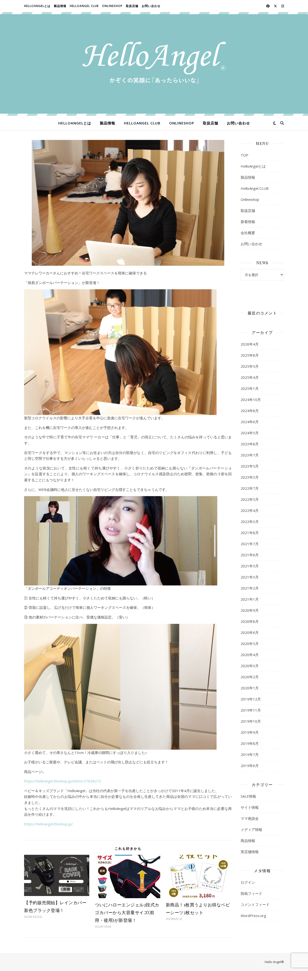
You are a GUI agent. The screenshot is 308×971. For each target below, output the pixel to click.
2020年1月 (250, 688)
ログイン (248, 882)
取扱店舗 (132, 6)
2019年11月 (251, 710)
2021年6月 (250, 554)
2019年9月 (250, 732)
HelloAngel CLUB (84, 6)
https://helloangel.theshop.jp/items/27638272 (62, 781)
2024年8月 (250, 410)
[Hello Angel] (154, 64)
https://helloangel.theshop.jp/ (48, 824)
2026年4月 (250, 344)
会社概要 (248, 232)
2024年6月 (250, 421)
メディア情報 (251, 829)
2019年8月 (250, 743)
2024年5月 (250, 432)
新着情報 (248, 221)
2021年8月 (250, 532)
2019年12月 (251, 699)
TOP (244, 155)
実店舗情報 (250, 851)
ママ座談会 (250, 818)
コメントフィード (255, 904)
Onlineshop (112, 6)
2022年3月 (250, 521)
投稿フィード (251, 893)
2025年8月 (250, 355)
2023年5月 (250, 466)
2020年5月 (250, 643)
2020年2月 (250, 676)
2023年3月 (250, 477)
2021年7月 (250, 543)
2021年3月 (250, 577)
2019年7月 (250, 754)
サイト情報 (250, 807)
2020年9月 (250, 610)
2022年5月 (250, 499)
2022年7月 (250, 488)
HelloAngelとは (37, 6)
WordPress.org (253, 915)
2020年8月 (250, 621)
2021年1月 (250, 599)
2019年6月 (250, 765)
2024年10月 (251, 399)
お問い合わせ (151, 6)
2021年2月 (250, 588)
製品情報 (60, 6)
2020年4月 (250, 654)
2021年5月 (250, 566)
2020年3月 (250, 665)
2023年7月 (250, 455)
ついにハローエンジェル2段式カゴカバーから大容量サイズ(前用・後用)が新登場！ (127, 912)
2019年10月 (251, 721)
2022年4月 (250, 510)
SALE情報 (248, 796)
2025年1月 (250, 388)
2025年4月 (250, 377)
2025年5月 (250, 366)
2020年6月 (250, 632)
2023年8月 (250, 443)
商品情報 (248, 840)
